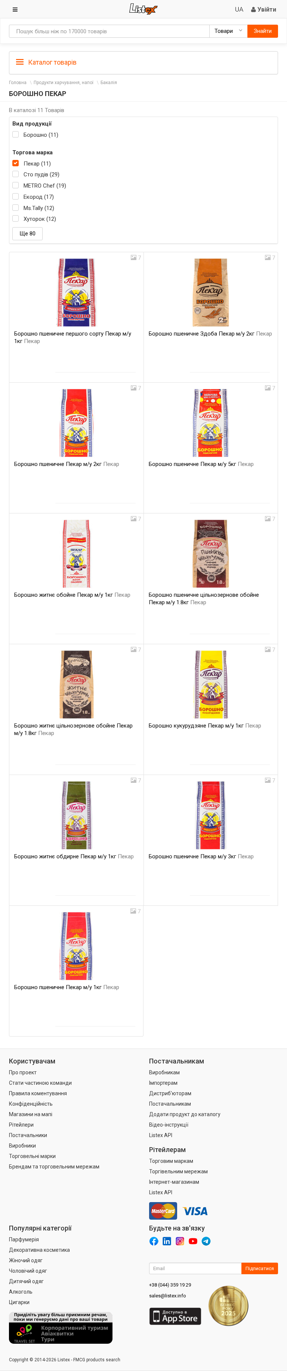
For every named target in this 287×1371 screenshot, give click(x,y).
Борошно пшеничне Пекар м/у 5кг (201, 464)
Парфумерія (24, 1239)
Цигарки (19, 1302)
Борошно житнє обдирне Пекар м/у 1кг (74, 856)
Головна (18, 82)
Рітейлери (21, 1125)
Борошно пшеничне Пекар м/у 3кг (201, 856)
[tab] (143, 62)
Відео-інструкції (168, 1125)
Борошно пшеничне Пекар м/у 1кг (66, 987)
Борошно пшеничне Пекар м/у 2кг (66, 464)
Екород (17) (39, 197)
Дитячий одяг (26, 1281)
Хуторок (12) (40, 219)
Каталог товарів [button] (52, 62)
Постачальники (28, 1135)
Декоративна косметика (39, 1250)
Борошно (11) (41, 135)
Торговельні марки (32, 1156)
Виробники (22, 1146)
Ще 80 (27, 233)
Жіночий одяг (26, 1260)
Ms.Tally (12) (39, 208)
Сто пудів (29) (41, 174)
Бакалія (109, 82)
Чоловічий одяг (28, 1271)
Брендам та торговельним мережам (54, 1167)
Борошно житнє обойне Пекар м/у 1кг (72, 595)
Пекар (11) (37, 163)
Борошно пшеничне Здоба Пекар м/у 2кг (210, 333)
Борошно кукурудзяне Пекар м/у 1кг (205, 725)
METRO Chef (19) (45, 185)
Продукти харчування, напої (63, 82)
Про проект (23, 1072)
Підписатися (260, 1268)
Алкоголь (21, 1292)
